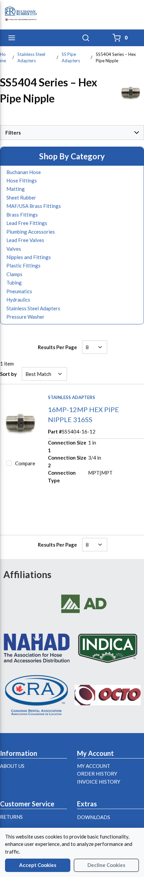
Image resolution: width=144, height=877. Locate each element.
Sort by (8, 374)
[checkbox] (9, 463)
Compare (25, 463)
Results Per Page (57, 347)
